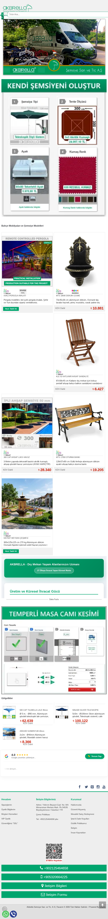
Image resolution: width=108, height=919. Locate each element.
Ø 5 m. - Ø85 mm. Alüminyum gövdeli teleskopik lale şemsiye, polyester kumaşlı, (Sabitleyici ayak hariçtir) (36, 715)
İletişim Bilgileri (56, 886)
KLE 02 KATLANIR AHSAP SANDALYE (72, 376)
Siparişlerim (6, 805)
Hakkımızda (76, 805)
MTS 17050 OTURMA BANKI (68, 457)
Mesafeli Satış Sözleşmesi (82, 814)
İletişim (74, 828)
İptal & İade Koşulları (80, 819)
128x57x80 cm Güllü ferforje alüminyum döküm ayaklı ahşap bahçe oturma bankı (78, 462)
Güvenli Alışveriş (78, 809)
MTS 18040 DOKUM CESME (68, 296)
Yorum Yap (95, 756)
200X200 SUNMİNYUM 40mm (32, 731)
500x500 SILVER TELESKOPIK (85, 710)
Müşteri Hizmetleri (9, 814)
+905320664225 (55, 877)
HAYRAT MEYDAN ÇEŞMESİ (16, 538)
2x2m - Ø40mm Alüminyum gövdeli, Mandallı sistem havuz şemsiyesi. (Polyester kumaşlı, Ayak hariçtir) (34, 736)
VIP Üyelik (5, 819)
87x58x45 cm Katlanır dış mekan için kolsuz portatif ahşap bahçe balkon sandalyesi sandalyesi (79, 381)
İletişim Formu (56, 895)
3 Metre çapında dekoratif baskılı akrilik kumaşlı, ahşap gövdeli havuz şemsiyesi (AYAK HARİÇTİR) (27, 462)
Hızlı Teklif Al (11, 309)
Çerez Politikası (43, 814)
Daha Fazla (54, 599)
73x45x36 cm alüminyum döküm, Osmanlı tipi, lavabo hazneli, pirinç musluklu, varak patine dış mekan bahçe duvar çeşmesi (78, 301)
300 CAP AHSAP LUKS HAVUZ (17, 457)
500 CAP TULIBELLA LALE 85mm (34, 710)
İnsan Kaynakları (78, 832)
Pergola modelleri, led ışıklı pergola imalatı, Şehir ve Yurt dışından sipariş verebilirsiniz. (26, 301)
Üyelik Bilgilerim (8, 809)
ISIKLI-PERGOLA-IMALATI (15, 296)
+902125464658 (56, 868)
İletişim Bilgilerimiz (46, 799)
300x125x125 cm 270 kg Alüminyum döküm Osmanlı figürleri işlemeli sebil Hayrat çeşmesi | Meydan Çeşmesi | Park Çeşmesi (25, 543)
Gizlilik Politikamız (79, 823)
